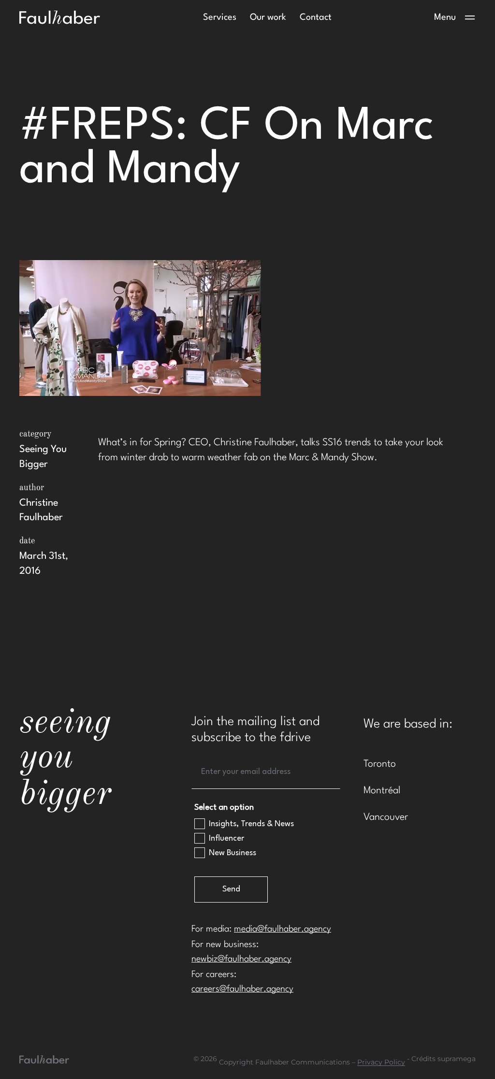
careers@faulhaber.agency (242, 989)
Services (219, 17)
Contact (316, 17)
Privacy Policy (381, 1062)
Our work (268, 17)
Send (231, 889)
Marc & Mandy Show (331, 458)
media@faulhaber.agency (282, 929)
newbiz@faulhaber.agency (241, 959)
